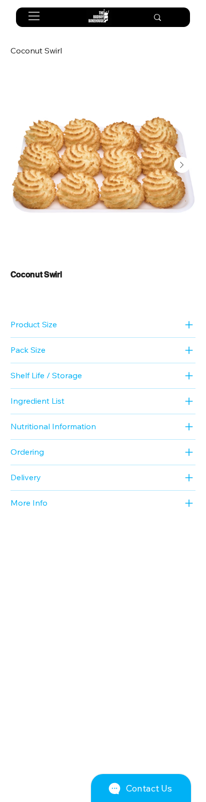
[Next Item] (182, 165)
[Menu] (34, 15)
